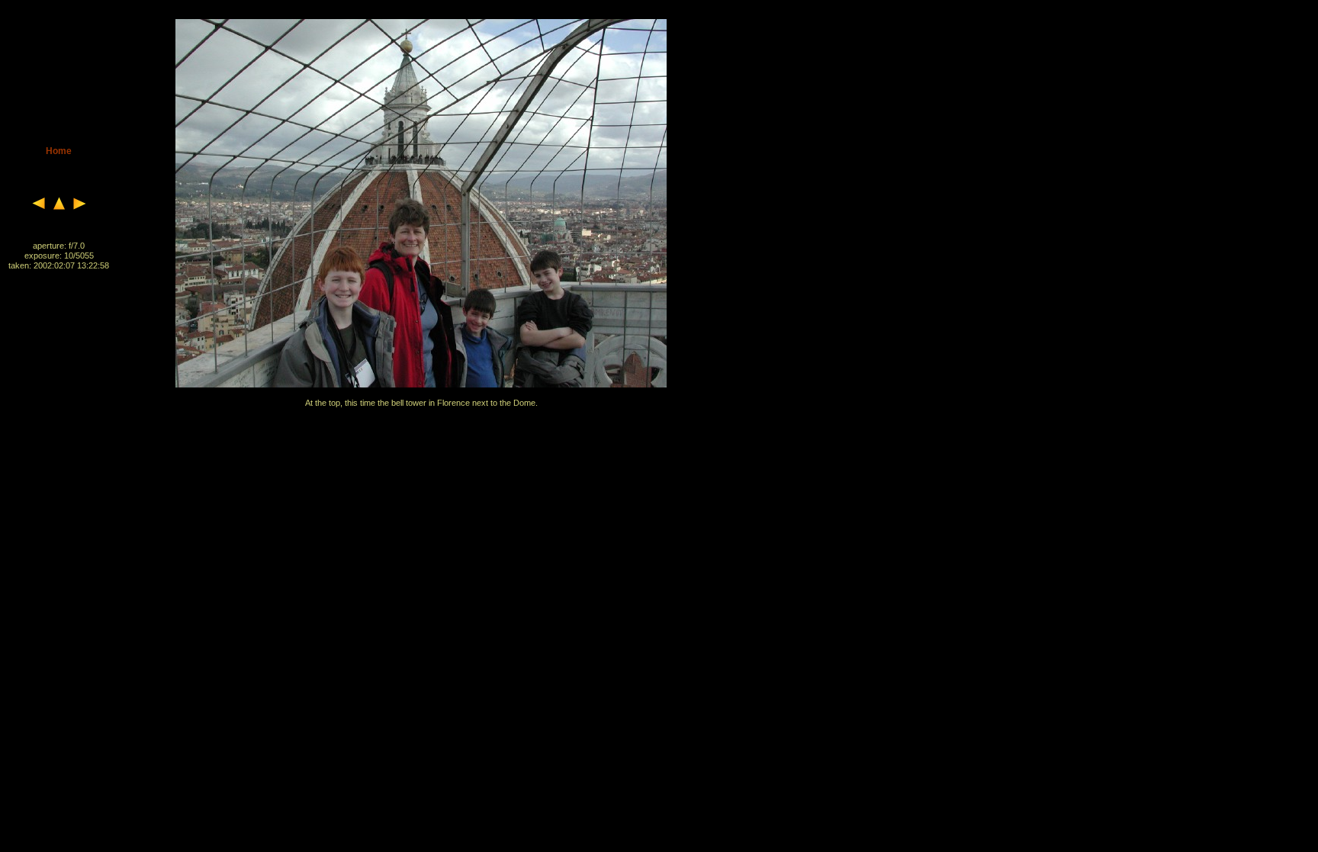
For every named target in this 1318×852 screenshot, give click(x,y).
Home (59, 151)
